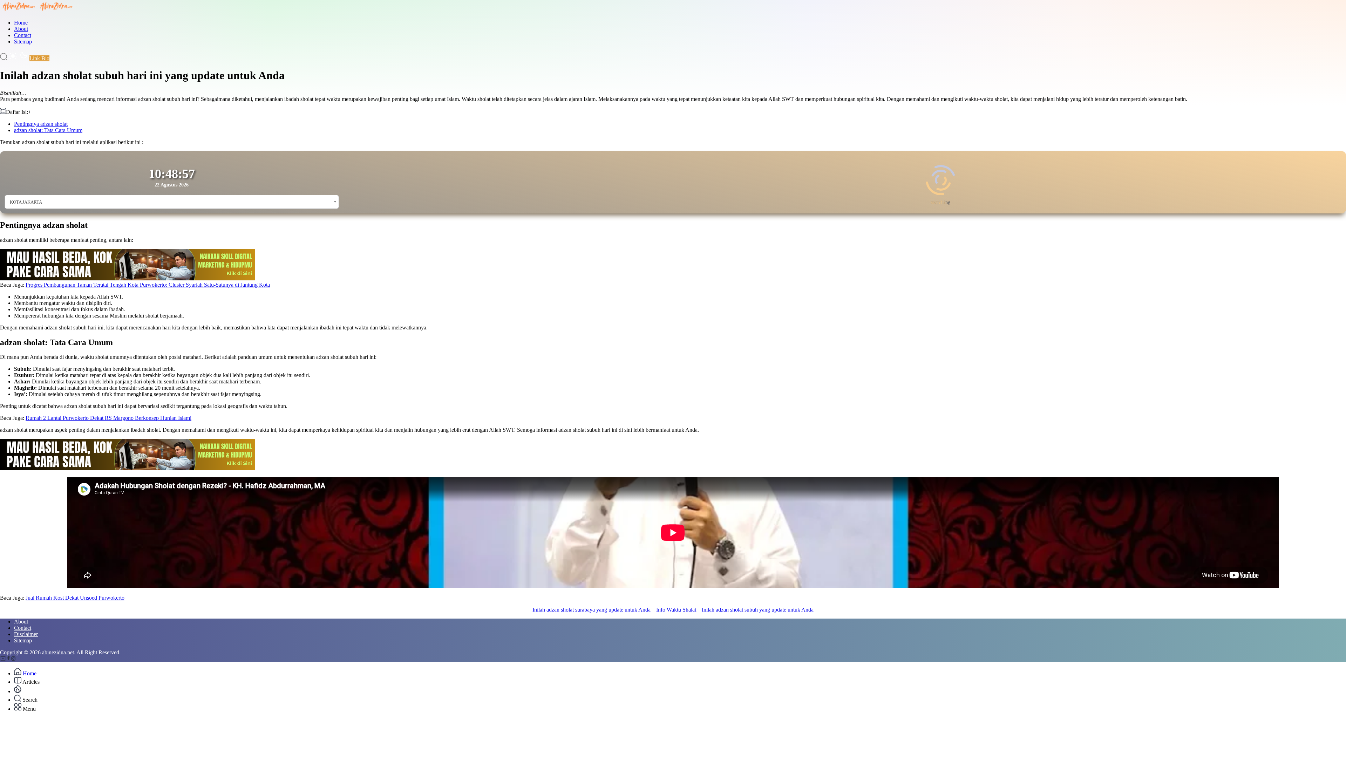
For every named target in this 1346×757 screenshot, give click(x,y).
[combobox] (172, 202)
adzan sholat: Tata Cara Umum (48, 130)
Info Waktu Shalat (676, 610)
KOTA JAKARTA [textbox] (26, 202)
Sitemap (23, 42)
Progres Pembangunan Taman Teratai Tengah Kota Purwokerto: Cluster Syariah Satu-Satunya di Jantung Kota (148, 285)
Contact (22, 35)
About (21, 29)
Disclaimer (26, 634)
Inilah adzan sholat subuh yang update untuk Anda (758, 610)
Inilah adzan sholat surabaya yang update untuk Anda (591, 610)
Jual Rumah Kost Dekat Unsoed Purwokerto (75, 598)
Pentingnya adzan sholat (41, 124)
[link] (3, 659)
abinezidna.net (58, 652)
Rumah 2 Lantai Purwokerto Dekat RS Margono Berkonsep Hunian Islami (108, 418)
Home (21, 23)
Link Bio (39, 58)
